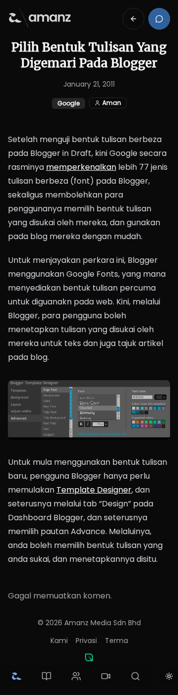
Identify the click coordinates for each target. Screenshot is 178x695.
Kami (59, 640)
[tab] (17, 676)
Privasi (86, 640)
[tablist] (76, 676)
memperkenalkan (81, 167)
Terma (116, 640)
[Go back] (133, 19)
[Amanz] (89, 657)
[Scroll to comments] (159, 19)
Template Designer (94, 490)
